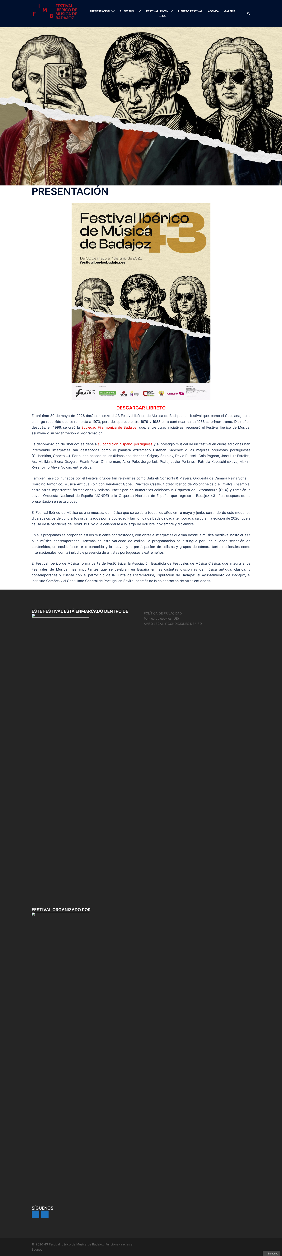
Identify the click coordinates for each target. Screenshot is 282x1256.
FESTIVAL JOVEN (157, 11)
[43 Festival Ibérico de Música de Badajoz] (55, 13)
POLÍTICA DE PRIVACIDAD (163, 613)
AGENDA (213, 11)
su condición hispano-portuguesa (126, 444)
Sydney (37, 1249)
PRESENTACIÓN (100, 11)
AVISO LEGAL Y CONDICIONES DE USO (173, 624)
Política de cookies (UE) (161, 618)
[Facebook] (35, 1214)
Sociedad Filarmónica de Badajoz (109, 427)
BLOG (162, 15)
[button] (248, 13)
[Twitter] (45, 1214)
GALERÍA (230, 11)
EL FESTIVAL (128, 11)
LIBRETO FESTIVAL (190, 11)
